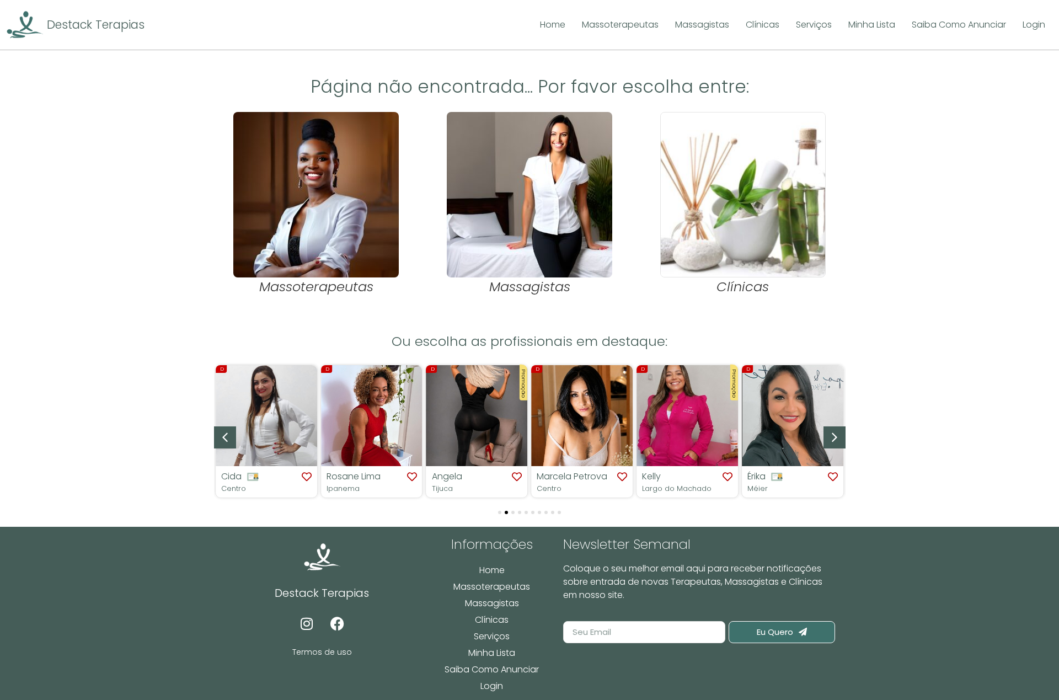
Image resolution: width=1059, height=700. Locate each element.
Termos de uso (322, 652)
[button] (834, 437)
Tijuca (410, 488)
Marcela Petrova (541, 476)
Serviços (492, 636)
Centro (518, 488)
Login (491, 686)
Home (492, 570)
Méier (726, 488)
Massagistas (492, 603)
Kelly (620, 476)
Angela (415, 476)
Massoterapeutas (491, 586)
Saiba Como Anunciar (492, 669)
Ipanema (311, 488)
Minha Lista (491, 652)
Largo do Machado (646, 488)
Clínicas (492, 619)
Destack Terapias (96, 25)
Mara (833, 476)
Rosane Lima (322, 476)
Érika (725, 476)
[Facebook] (337, 623)
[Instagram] (306, 623)
